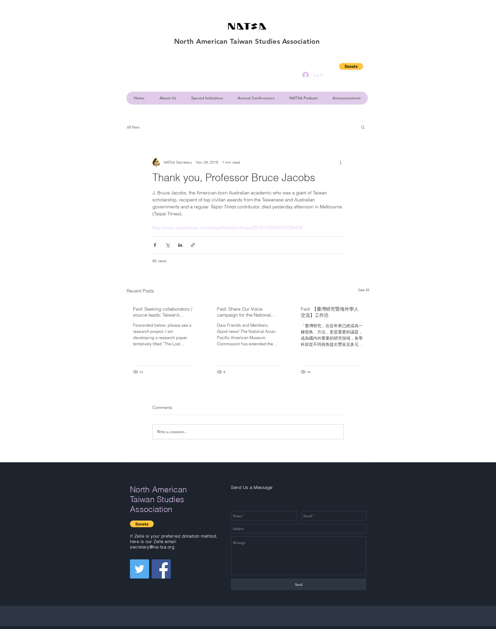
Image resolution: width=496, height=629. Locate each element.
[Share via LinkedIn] (180, 245)
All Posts (133, 127)
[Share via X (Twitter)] (167, 245)
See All (363, 290)
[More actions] (340, 162)
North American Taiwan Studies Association (158, 499)
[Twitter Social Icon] (139, 569)
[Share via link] (192, 245)
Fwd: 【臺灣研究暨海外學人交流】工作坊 (330, 312)
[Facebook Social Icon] (161, 569)
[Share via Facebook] (154, 245)
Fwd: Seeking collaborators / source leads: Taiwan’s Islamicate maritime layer (162, 312)
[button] (351, 66)
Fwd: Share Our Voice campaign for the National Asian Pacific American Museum (244, 312)
